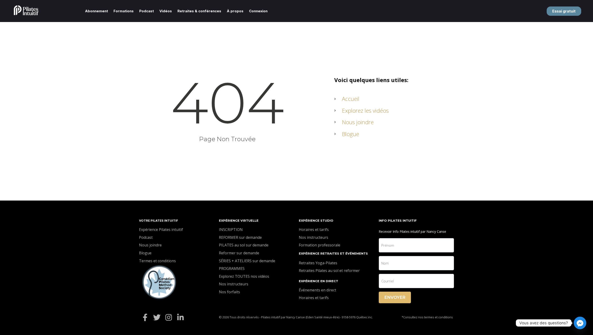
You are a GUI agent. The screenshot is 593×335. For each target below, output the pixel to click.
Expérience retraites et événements (333, 253)
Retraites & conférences (199, 11)
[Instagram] (168, 317)
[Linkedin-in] (180, 317)
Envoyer (394, 297)
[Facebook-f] (145, 317)
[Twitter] (157, 317)
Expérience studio (316, 220)
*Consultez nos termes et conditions (427, 317)
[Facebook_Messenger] (580, 323)
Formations (124, 11)
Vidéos (165, 11)
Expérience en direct (318, 281)
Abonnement (96, 11)
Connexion (258, 11)
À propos (235, 11)
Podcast (146, 11)
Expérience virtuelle (239, 220)
